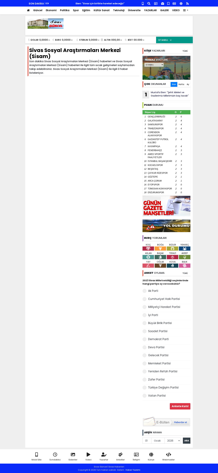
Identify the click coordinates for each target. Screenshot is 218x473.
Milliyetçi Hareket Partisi (164, 307)
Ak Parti (153, 291)
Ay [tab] (188, 84)
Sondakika (54, 459)
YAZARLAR (150, 10)
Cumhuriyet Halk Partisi (164, 299)
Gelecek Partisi (158, 355)
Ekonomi (51, 10)
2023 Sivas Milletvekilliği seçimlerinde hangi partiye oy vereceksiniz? (165, 282)
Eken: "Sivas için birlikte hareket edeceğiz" (76, 3)
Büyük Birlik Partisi (160, 323)
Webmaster (168, 459)
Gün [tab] (174, 84)
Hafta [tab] (181, 84)
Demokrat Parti (158, 339)
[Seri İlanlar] (168, 3)
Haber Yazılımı (133, 469)
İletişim (136, 459)
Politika (64, 10)
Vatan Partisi (157, 396)
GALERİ (164, 10)
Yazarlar (104, 459)
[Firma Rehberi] (163, 3)
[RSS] (187, 3)
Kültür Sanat (102, 10)
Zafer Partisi (156, 379)
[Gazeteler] (174, 3)
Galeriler (72, 459)
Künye (151, 459)
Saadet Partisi (157, 331)
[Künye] (181, 3)
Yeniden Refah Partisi (162, 371)
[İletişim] (156, 3)
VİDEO (176, 10)
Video (88, 459)
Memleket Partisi (159, 363)
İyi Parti (153, 315)
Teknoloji (118, 10)
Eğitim (86, 10)
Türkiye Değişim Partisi (163, 387)
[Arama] (149, 3)
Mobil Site (36, 459)
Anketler (120, 459)
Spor (76, 10)
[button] (185, 10)
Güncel (37, 10)
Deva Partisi (156, 347)
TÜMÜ (185, 51)
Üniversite (134, 10)
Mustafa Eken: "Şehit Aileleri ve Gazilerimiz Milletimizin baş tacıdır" (167, 94)
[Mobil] (142, 3)
